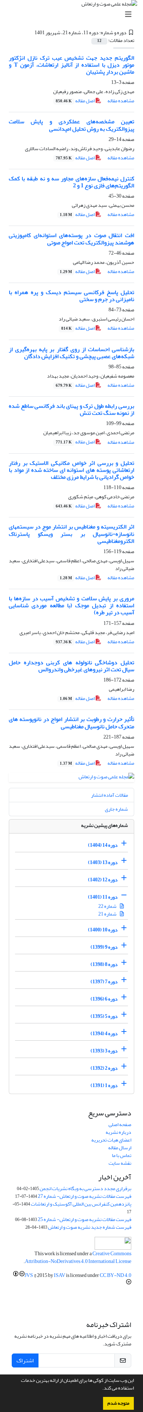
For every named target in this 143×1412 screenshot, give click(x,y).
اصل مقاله (75, 101)
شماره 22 (107, 906)
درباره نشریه (118, 1132)
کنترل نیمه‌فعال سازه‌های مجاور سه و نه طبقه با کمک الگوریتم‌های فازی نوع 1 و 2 (71, 182)
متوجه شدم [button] (118, 1403)
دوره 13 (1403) (103, 862)
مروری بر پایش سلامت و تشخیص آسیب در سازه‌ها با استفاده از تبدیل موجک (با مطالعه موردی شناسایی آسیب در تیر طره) (71, 605)
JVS (29, 1275)
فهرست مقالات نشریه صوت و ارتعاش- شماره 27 (84, 1196)
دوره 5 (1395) (104, 1016)
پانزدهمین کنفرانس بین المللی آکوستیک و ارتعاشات (81, 1204)
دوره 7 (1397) (104, 982)
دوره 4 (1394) (104, 1033)
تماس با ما (121, 1155)
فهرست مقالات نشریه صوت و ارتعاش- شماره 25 (84, 1219)
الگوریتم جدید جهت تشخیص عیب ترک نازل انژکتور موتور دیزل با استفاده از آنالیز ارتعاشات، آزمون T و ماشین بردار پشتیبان (71, 64)
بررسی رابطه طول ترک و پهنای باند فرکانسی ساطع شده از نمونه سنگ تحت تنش (71, 409)
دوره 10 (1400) (103, 930)
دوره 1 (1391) (104, 1085)
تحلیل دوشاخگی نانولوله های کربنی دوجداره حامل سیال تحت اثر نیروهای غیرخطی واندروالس (71, 666)
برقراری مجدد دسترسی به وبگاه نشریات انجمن (85, 1188)
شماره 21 (107, 914)
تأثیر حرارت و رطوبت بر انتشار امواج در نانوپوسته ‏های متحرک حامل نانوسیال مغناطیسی (71, 723)
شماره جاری (116, 809)
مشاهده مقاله (120, 101)
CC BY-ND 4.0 (115, 1275)
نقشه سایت (120, 1163)
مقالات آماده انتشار (109, 795)
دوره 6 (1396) (104, 999)
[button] (100, 1389)
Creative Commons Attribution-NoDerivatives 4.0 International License (78, 1257)
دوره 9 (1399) (104, 947)
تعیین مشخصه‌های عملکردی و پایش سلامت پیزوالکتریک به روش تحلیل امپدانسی (71, 125)
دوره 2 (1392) (104, 1068)
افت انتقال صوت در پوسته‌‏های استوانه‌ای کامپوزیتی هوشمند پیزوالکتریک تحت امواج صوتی (71, 239)
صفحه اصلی (120, 1124)
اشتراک (25, 1360)
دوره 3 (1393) (104, 1051)
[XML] (30, 33)
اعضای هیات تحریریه (111, 1140)
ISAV (59, 1275)
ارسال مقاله (119, 1148)
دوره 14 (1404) (103, 845)
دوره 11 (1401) (103, 897)
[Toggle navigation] (73, 14)
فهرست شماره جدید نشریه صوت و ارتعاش (89, 1227)
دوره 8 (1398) (104, 964)
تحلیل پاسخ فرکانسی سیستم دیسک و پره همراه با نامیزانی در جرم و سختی (71, 296)
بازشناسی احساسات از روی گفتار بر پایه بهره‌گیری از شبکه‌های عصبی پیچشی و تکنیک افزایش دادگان (71, 353)
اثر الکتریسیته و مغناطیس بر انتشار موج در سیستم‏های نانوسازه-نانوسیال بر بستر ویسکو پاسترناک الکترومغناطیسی (71, 533)
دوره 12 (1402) (103, 880)
